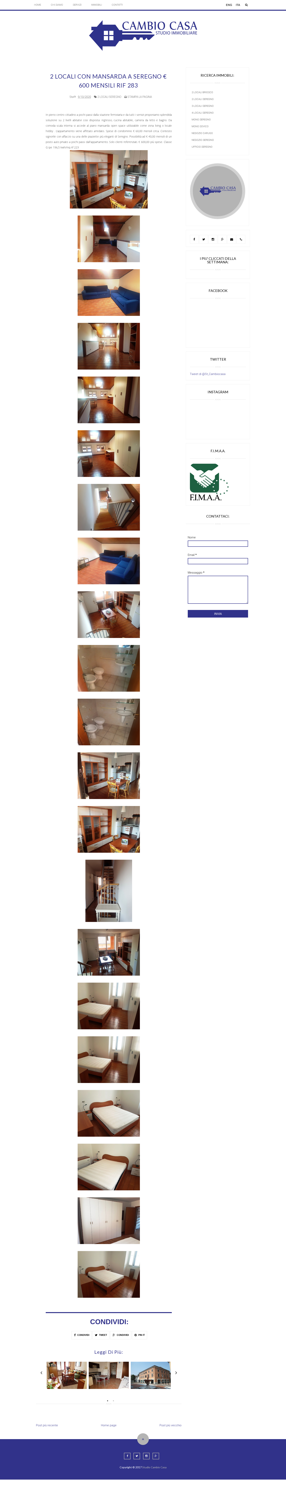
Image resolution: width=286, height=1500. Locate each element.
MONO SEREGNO (201, 119)
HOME (37, 4)
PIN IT (141, 1335)
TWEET (102, 1335)
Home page (109, 1425)
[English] (229, 7)
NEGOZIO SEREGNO (203, 139)
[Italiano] (238, 7)
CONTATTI (117, 4)
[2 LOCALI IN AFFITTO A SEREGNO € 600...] (67, 1375)
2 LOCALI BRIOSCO (202, 92)
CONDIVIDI (83, 1335)
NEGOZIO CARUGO (202, 133)
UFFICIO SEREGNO (202, 146)
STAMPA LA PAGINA (139, 96)
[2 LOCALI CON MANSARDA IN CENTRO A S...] (151, 1375)
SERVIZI (77, 4)
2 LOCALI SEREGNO (109, 96)
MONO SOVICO (200, 126)
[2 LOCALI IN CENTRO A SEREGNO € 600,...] (109, 1375)
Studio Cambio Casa (154, 1467)
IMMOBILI (96, 4)
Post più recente (47, 1425)
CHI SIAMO (57, 4)
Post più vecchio (171, 1425)
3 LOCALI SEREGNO (203, 105)
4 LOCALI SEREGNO (203, 112)
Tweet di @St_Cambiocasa (207, 374)
